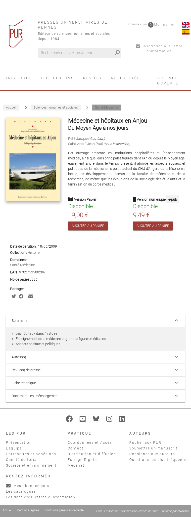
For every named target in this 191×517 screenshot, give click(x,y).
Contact (76, 448)
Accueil (7, 510)
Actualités (125, 78)
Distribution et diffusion (92, 454)
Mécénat (76, 465)
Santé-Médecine (22, 265)
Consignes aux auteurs (152, 454)
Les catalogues (21, 491)
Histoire (34, 253)
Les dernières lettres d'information (40, 497)
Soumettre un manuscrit (153, 448)
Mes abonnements (30, 486)
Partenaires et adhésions (31, 454)
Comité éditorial (22, 460)
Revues (92, 78)
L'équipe (14, 448)
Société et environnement (31, 465)
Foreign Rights (82, 460)
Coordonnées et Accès (90, 442)
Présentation (19, 442)
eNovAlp (183, 511)
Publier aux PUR (145, 442)
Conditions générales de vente (64, 510)
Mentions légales (28, 510)
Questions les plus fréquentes (159, 460)
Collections (57, 78)
